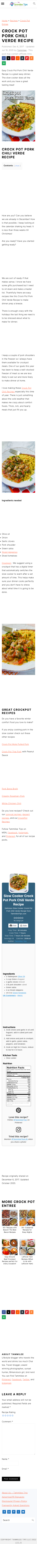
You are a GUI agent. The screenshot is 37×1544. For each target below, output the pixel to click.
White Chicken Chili (11, 803)
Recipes (14, 20)
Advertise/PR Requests (13, 1497)
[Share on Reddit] (18, 58)
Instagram (23, 832)
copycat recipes (13, 814)
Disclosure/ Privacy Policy (14, 1501)
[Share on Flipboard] (27, 58)
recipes (5, 818)
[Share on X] (8, 58)
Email (5, 1469)
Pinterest (10, 836)
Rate (24, 925)
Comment (7, 1421)
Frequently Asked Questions (16, 1505)
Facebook (12, 832)
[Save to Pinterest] (13, 58)
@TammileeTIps (20, 1120)
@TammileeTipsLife (19, 1139)
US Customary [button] (9, 996)
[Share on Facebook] (4, 58)
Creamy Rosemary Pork (13, 796)
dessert (26, 814)
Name (5, 1459)
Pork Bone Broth (10, 788)
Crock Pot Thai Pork (12, 751)
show (17, 166)
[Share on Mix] (31, 58)
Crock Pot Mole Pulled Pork (15, 744)
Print (14, 925)
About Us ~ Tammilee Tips (15, 1492)
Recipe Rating (8, 1412)
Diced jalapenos (9, 552)
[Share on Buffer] (22, 58)
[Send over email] (4, 63)
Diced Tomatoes (19, 993)
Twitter (26, 1379)
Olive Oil (21, 976)
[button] (15, 918)
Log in (18, 1542)
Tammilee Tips (21, 941)
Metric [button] (20, 996)
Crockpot (7, 563)
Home (5, 20)
